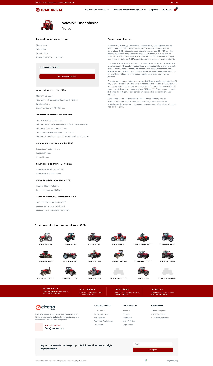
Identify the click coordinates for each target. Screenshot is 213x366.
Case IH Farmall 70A (45, 278)
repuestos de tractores (135, 99)
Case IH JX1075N (69, 261)
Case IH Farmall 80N (118, 261)
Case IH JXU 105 (70, 244)
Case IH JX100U (143, 278)
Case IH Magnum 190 (143, 261)
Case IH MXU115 (45, 244)
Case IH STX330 (94, 278)
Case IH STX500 (94, 261)
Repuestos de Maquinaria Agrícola (128, 10)
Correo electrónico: (48, 67)
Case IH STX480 (118, 244)
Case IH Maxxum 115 (167, 244)
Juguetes (153, 10)
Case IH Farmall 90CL (118, 278)
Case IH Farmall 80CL (167, 278)
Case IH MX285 (94, 244)
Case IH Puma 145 (167, 261)
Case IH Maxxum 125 (70, 278)
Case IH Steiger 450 (45, 261)
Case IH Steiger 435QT (143, 244)
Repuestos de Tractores (96, 10)
